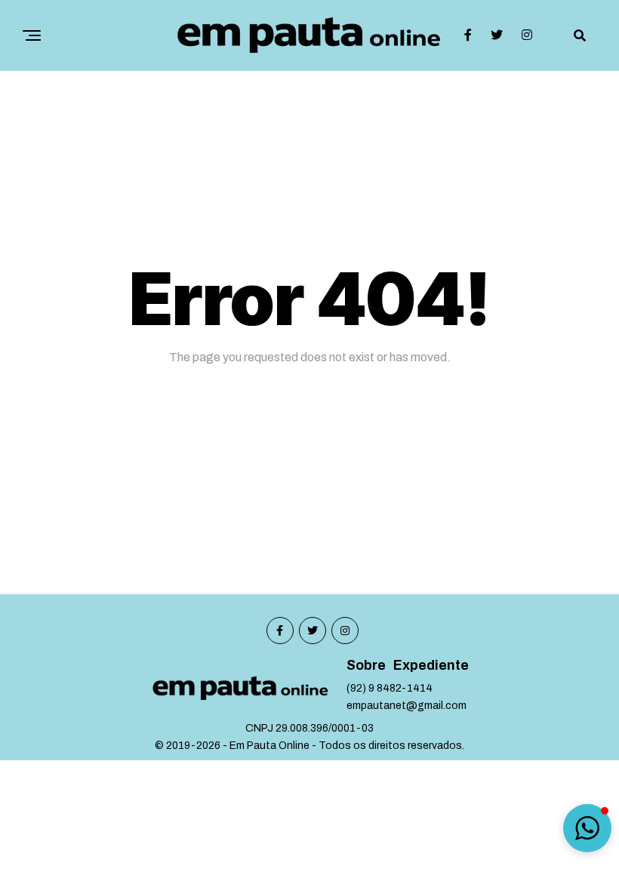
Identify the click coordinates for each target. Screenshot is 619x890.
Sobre (366, 665)
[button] (587, 828)
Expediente (431, 665)
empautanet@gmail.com (406, 705)
